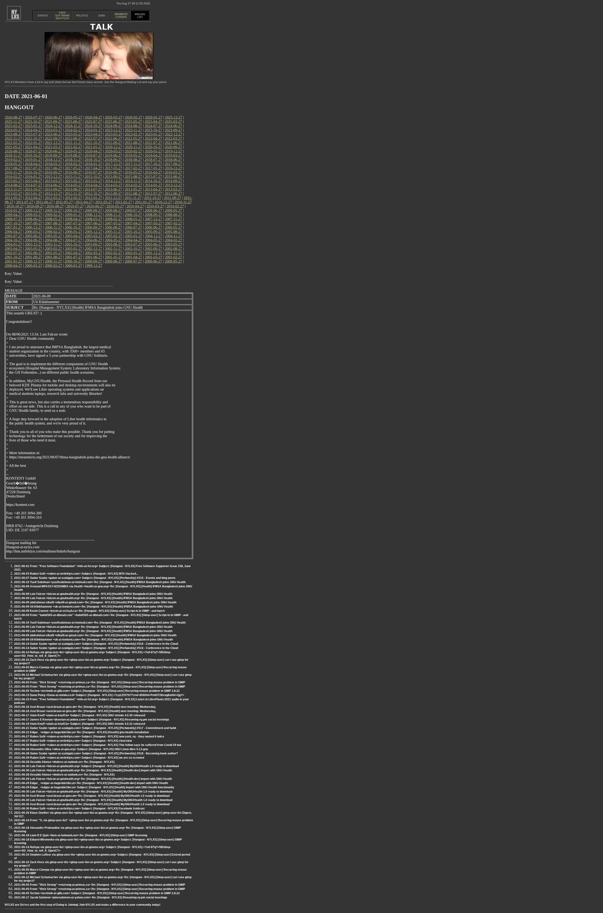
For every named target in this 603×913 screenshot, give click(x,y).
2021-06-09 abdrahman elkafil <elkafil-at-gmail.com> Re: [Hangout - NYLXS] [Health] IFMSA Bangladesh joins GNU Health (95, 602)
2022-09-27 (53, 138)
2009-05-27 (173, 210)
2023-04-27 (93, 134)
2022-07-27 (93, 138)
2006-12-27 (33, 227)
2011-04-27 (84, 202)
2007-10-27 (13, 223)
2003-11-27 (53, 244)
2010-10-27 (15, 206)
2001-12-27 (153, 253)
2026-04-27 (93, 117)
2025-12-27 (173, 117)
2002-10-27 (133, 249)
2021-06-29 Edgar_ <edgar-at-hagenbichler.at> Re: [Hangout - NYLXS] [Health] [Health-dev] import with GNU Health (91, 783)
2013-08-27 (73, 189)
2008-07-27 (13, 219)
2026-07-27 (33, 117)
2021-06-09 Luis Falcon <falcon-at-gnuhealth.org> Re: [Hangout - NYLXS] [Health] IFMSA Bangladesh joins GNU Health (93, 594)
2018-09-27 (113, 160)
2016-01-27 (33, 177)
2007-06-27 (93, 223)
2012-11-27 (73, 194)
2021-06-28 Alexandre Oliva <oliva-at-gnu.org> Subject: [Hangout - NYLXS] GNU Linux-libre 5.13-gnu (81, 749)
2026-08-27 (13, 117)
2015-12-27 (53, 177)
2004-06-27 (93, 240)
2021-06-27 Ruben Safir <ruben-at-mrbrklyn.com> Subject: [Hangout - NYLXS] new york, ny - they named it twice (89, 736)
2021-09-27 (113, 143)
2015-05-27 (13, 181)
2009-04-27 (13, 215)
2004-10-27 (13, 240)
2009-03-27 (33, 215)
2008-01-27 (133, 219)
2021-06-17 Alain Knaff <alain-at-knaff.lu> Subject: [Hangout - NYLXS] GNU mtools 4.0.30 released (79, 715)
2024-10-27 (93, 126)
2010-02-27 (175, 206)
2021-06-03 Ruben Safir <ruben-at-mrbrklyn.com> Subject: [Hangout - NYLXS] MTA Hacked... (76, 573)
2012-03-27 (53, 198)
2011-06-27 (44, 202)
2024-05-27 (13, 130)
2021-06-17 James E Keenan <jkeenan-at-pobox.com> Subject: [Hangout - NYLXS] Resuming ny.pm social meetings (91, 719)
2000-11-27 (53, 261)
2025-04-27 (153, 122)
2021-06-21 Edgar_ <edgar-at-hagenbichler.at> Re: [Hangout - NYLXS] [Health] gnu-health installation (81, 732)
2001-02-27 (173, 257)
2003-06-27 (153, 244)
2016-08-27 (73, 172)
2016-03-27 (173, 172)
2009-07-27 (133, 210)
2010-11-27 (183, 202)
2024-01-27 (93, 130)
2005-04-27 (73, 236)
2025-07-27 (93, 122)
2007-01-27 (13, 227)
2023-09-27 (173, 130)
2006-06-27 (153, 227)
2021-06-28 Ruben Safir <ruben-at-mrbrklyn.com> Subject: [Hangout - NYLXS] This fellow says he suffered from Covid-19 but (97, 745)
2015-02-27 (73, 181)
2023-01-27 (153, 134)
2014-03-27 (113, 185)
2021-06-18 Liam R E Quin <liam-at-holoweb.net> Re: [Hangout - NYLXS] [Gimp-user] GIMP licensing (80, 835)
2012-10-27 (93, 194)
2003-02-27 (53, 249)
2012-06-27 (173, 194)
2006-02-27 (53, 232)
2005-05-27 (53, 236)
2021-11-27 (73, 143)
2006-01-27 (73, 232)
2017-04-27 (93, 168)
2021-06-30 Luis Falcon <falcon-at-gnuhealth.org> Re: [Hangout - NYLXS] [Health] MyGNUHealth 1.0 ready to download (93, 791)
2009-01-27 (73, 215)
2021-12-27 (53, 143)
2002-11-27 (113, 249)
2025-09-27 (53, 122)
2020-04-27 (93, 151)
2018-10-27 (93, 160)
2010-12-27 (163, 202)
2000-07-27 (133, 261)
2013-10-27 (33, 189)
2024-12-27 (53, 126)
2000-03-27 (33, 266)
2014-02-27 (133, 185)
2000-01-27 (73, 266)
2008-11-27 (113, 215)
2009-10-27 (73, 210)
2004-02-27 (173, 240)
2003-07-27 (133, 244)
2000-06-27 (153, 261)
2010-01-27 (13, 210)
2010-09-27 (35, 206)
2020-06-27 (53, 151)
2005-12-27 (93, 232)
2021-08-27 (133, 143)
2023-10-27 (153, 130)
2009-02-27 (53, 215)
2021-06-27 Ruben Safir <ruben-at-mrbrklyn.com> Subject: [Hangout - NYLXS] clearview (73, 740)
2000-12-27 (33, 261)
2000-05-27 (173, 261)
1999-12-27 (93, 266)
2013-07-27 (93, 189)
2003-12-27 (33, 244)
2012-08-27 (133, 194)
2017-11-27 (133, 164)
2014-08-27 (13, 185)
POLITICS (82, 15)
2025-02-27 (13, 126)
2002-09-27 (153, 249)
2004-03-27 (153, 240)
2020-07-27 (33, 151)
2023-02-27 (133, 134)
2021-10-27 (93, 143)
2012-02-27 (73, 198)
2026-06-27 (53, 117)
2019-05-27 (133, 155)
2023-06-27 (53, 134)
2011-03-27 (103, 202)
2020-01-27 (153, 151)
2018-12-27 (53, 160)
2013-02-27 (13, 194)
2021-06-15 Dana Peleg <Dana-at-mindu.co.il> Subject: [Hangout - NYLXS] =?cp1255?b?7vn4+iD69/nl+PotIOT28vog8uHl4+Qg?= (99, 695)
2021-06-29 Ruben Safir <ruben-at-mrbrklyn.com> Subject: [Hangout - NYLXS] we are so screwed (79, 757)
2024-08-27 (133, 126)
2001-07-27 (73, 257)
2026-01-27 (153, 117)
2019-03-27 (173, 155)
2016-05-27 (133, 172)
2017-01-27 (153, 168)
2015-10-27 (93, 177)
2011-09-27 (172, 198)
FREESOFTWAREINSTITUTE (62, 15)
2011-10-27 (152, 198)
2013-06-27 (113, 189)
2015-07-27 (153, 177)
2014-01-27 (153, 185)
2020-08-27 (13, 151)
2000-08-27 (113, 261)
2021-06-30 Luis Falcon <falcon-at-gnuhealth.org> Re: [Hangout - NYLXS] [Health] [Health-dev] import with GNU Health (93, 770)
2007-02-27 (173, 223)
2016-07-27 (93, 172)
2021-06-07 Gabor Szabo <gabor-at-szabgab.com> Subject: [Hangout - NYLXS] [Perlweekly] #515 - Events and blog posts (94, 578)
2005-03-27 (93, 236)
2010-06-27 (95, 206)
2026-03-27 (113, 117)
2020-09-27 (173, 147)
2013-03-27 (173, 189)
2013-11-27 (13, 189)
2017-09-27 (173, 164)
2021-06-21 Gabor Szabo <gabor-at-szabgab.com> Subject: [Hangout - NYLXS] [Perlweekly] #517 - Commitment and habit (95, 728)
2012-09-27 (113, 194)
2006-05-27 (173, 227)
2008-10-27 (133, 215)
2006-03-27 (33, 232)
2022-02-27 (13, 143)
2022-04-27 (153, 138)
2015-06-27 (173, 177)
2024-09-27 (113, 126)
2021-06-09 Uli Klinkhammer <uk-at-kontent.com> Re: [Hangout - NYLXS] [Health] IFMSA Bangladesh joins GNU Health (93, 606)
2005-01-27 (133, 236)
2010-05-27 (115, 206)
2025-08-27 (73, 122)
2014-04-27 (93, 185)
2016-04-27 (153, 172)
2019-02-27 (13, 160)
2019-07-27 (93, 155)
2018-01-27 (93, 164)
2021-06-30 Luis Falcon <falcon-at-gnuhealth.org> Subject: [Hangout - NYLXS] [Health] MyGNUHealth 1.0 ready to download (96, 766)
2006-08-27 (113, 227)
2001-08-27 (53, 257)
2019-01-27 (33, 160)
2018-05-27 (13, 164)
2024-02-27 (73, 130)
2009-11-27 (53, 210)
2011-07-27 (24, 202)
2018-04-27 (33, 164)
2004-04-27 (133, 240)
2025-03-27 (173, 122)
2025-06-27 (113, 122)
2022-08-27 (73, 138)
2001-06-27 (93, 257)
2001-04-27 (133, 257)
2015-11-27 (73, 177)
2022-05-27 (133, 138)
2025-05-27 (133, 122)
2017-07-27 (33, 168)
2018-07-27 (153, 160)
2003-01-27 (73, 249)
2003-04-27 (13, 249)
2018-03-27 (53, 164)
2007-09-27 (33, 223)
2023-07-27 (33, 134)
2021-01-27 (93, 147)
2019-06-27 (113, 155)
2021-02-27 (73, 147)
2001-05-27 (113, 257)
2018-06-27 (173, 160)
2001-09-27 (33, 257)
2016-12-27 (173, 168)
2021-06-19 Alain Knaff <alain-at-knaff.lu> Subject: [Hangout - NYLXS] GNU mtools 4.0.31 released (79, 723)
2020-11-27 (133, 147)
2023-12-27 (113, 130)
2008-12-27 (93, 215)
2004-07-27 (73, 240)
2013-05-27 (133, 189)
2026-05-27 (73, 117)
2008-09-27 (153, 215)
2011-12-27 (113, 198)
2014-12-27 (113, 181)
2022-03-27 (173, 138)
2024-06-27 (173, 126)
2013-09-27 (53, 189)
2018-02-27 (73, 164)
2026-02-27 (133, 117)
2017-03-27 (113, 168)
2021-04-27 (33, 147)
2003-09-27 (93, 244)
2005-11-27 (113, 232)
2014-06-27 (53, 185)
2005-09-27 (153, 232)
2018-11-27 (73, 160)
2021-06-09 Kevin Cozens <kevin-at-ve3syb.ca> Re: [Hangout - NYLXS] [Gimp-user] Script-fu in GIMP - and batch (89, 611)
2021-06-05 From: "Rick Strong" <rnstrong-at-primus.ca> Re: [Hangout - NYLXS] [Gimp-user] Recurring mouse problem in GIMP (99, 682)
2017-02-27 (133, 168)
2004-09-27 (33, 240)
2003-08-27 (113, 244)
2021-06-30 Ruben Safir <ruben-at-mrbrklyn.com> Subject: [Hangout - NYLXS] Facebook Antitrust (79, 808)
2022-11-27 (13, 138)
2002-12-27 (93, 249)
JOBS (101, 15)
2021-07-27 (153, 143)
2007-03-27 (153, 223)
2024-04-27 (33, 130)
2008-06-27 (33, 219)
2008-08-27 (173, 215)
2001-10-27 (13, 257)
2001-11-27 (173, 253)
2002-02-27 (113, 253)
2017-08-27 (13, 168)
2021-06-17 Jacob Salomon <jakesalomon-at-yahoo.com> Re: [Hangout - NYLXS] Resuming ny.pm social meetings (90, 897)
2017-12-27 (113, 164)
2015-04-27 (33, 181)
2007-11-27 (173, 219)
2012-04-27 (33, 198)
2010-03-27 (155, 206)
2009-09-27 (93, 210)
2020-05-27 (73, 151)
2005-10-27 (133, 232)
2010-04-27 (135, 206)
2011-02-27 (123, 202)
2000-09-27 (93, 261)
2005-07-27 (13, 236)
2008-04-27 (73, 219)
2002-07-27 (13, 253)
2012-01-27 (93, 198)
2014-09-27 (173, 181)
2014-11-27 (133, 181)
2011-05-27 (64, 202)
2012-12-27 (53, 194)
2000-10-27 (73, 261)
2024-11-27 (73, 126)
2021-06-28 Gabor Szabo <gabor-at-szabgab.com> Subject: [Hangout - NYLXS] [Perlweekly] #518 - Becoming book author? (96, 753)
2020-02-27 (133, 151)
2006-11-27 (53, 227)
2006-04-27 (13, 232)
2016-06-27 (113, 172)
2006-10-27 (73, 227)
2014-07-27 (33, 185)
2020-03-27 (113, 151)
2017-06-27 (53, 168)
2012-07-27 (153, 194)
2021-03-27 (53, 147)
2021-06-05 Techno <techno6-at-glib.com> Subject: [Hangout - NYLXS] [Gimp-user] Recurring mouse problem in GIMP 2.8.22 (97, 691)
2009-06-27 (153, 210)
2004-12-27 (153, 236)
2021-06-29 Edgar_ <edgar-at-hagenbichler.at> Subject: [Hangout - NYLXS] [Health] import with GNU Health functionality (94, 787)
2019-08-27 (73, 155)
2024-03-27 (53, 130)
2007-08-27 (53, 223)
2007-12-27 (153, 219)
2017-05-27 (73, 168)
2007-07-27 (73, 223)
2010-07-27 (75, 206)
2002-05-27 (53, 253)
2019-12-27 (173, 151)
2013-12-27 (173, 185)
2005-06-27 (33, 236)
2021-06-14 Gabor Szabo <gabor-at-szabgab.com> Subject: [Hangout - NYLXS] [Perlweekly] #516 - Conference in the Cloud (96, 643)
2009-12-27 (33, 210)
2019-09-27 (53, 155)
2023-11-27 (133, 130)
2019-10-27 (33, 155)
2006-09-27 (93, 227)
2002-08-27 (173, 249)
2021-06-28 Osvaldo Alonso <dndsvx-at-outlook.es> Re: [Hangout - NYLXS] (64, 762)
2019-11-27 (13, 155)
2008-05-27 (53, 219)
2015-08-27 (133, 177)
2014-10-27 (153, 181)
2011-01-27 (143, 202)
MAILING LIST (140, 15)
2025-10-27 (33, 122)
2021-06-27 (173, 143)
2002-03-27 (93, 253)
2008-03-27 (93, 219)
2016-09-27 (53, 172)
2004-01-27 (13, 244)
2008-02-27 (113, 219)
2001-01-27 (13, 261)
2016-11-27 (13, 172)
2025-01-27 (33, 126)
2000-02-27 (53, 266)
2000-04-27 (13, 266)
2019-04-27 (153, 155)
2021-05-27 (13, 147)
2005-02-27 (113, 236)
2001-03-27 (153, 257)
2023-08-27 (13, 134)
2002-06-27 (33, 253)
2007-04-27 (133, 223)
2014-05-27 (73, 185)
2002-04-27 (73, 253)
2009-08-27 (113, 210)
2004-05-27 (113, 240)
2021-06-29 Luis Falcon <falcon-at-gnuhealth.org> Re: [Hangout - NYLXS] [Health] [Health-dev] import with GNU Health (93, 779)
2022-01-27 (33, 143)
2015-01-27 (93, 181)
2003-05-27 (173, 244)
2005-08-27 (173, 232)
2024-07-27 (153, 126)
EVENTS (43, 15)
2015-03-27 (53, 181)
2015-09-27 (113, 177)
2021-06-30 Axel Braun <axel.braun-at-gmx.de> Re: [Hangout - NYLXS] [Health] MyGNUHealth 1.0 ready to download (92, 795)
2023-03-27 (113, 134)
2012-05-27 (13, 198)
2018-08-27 (133, 160)
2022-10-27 (33, 138)
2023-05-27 (73, 134)
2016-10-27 (33, 172)
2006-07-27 (133, 227)
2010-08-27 (55, 206)
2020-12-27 (113, 147)
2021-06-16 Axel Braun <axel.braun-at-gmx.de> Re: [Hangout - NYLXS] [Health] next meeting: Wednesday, (85, 707)
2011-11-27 (133, 198)
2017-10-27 (153, 164)
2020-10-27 (153, 147)
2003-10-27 (73, 244)
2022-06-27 (113, 138)
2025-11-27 (13, 122)
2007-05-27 (113, 223)
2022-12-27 (173, 134)
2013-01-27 (33, 194)
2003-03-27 (33, 249)
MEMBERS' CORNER (121, 15)
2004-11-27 (173, 236)
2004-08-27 (53, 240)
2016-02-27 (13, 177)
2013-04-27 (153, 189)
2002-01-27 (133, 253)
